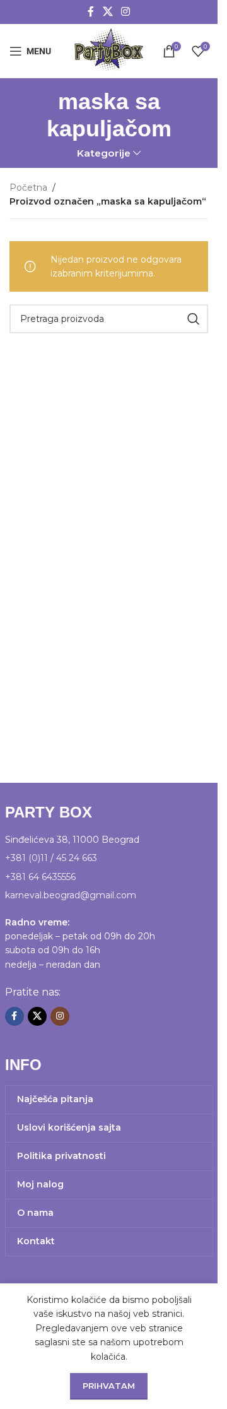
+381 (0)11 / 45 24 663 (51, 858)
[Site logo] (108, 50)
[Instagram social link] (125, 11)
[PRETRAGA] (193, 318)
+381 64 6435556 (40, 877)
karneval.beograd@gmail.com (70, 895)
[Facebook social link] (90, 11)
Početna (28, 187)
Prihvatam (109, 1386)
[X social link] (107, 11)
